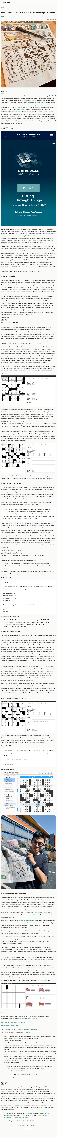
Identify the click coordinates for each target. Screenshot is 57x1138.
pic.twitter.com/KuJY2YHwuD (20, 1117)
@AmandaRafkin (15, 1100)
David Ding (6, 2)
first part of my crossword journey (38, 102)
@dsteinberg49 (47, 1098)
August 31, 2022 (32, 1074)
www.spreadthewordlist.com (28, 920)
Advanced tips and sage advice (10, 1025)
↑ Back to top (28, 1129)
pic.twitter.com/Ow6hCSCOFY (16, 1071)
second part (20, 109)
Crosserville (21, 343)
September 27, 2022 (28, 1121)
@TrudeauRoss (29, 1091)
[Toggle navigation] (53, 2)
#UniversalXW (45, 1115)
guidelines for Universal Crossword (27, 1018)
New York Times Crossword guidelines (25, 1029)
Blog (3, 7)
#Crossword (7, 1117)
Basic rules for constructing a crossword (13, 1022)
